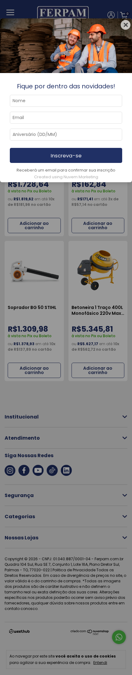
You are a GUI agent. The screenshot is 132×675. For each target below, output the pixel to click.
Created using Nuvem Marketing (66, 176)
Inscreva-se (66, 155)
